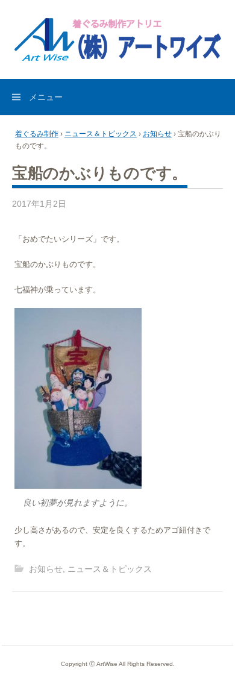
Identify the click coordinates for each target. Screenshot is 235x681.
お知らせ (157, 134)
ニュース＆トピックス (100, 134)
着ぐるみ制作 (36, 134)
